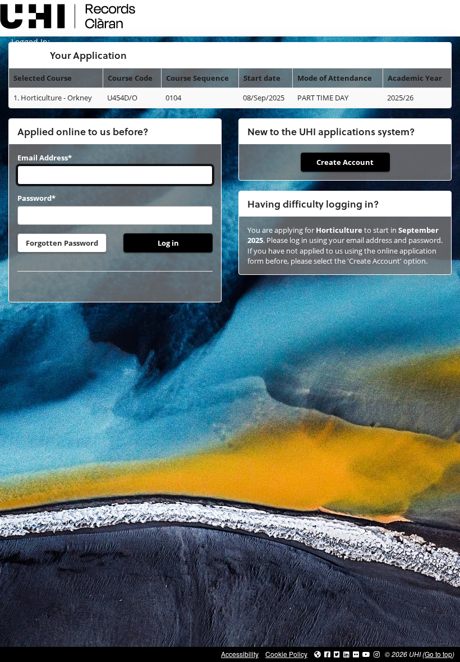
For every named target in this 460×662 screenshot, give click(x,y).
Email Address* (44, 158)
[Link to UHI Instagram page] (377, 654)
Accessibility (240, 654)
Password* (36, 198)
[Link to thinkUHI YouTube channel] (366, 654)
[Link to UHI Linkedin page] (346, 654)
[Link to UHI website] (317, 654)
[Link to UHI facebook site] (327, 654)
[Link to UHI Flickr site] (356, 654)
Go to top (438, 654)
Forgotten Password (62, 243)
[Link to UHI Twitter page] (337, 654)
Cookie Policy (286, 654)
